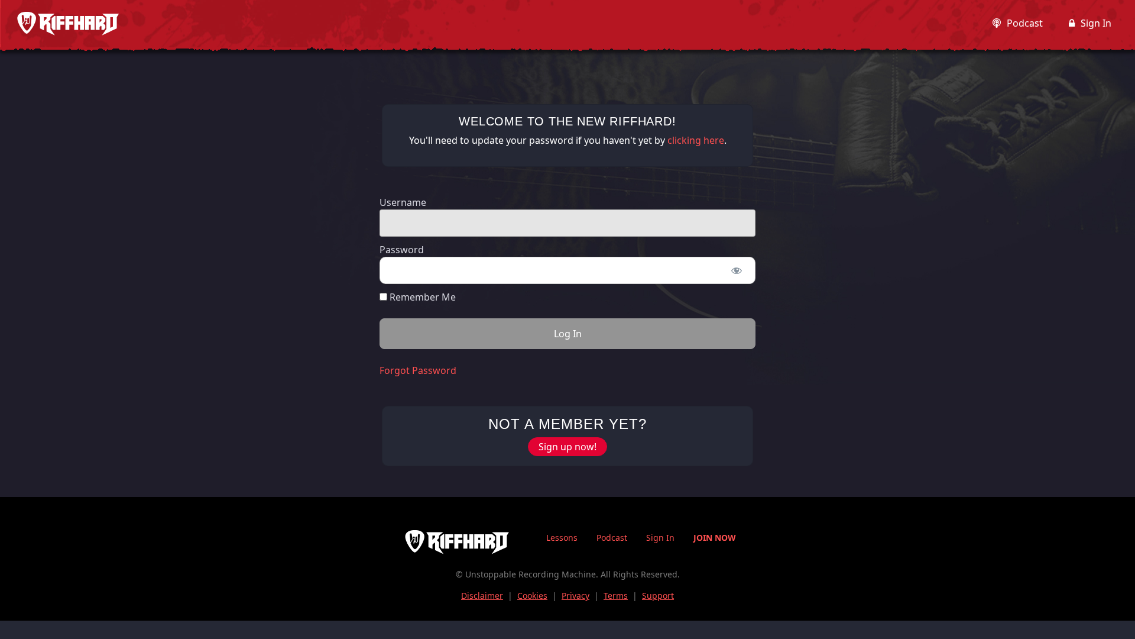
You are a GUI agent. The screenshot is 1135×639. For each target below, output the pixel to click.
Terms (616, 595)
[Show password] (736, 270)
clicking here (695, 140)
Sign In (1096, 23)
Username (403, 202)
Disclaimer (482, 595)
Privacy (575, 595)
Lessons (562, 537)
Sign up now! (567, 446)
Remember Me (421, 297)
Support (658, 595)
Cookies (532, 595)
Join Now (714, 537)
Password (402, 249)
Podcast (1025, 23)
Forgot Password (418, 370)
